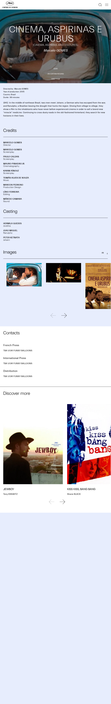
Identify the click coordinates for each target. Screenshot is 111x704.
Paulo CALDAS (11, 156)
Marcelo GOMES (12, 142)
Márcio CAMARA (12, 199)
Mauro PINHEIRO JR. (14, 163)
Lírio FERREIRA (11, 192)
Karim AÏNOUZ (11, 171)
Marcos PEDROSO (13, 185)
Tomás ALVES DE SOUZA (16, 178)
